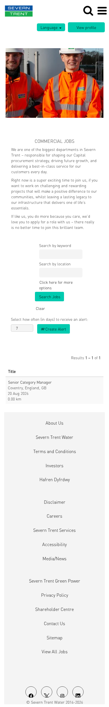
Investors (54, 465)
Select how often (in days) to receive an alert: (49, 319)
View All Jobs (55, 651)
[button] (102, 10)
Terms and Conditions (54, 451)
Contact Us (54, 623)
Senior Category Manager (30, 382)
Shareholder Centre (54, 609)
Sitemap (55, 637)
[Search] (88, 10)
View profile (86, 27)
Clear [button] (40, 308)
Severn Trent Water (54, 437)
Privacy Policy (54, 595)
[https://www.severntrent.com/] (16, 10)
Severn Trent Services (54, 530)
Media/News (54, 558)
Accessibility (54, 544)
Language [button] (50, 27)
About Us (54, 422)
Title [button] (12, 371)
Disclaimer (54, 502)
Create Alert (55, 328)
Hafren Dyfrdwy (54, 479)
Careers (54, 515)
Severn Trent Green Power (54, 580)
